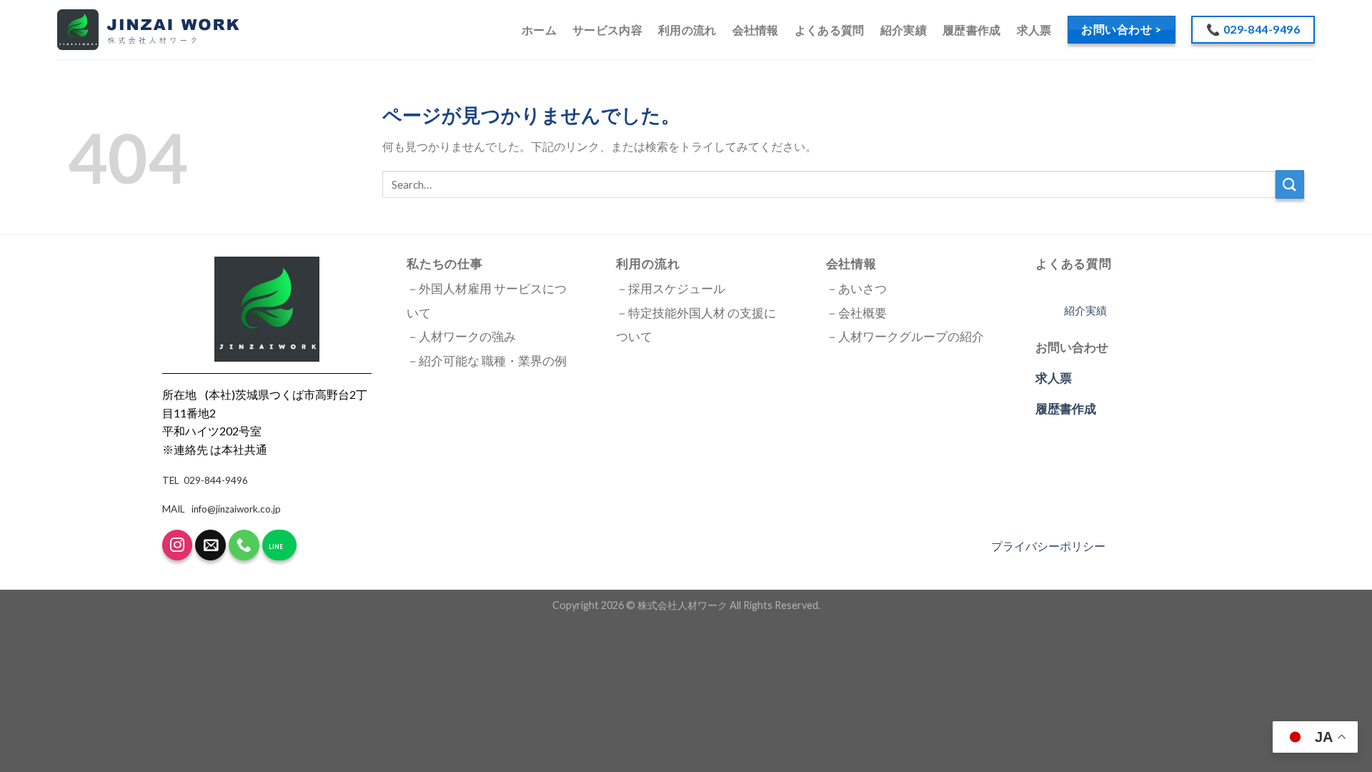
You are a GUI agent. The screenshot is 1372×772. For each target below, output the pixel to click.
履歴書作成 (972, 29)
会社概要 (862, 313)
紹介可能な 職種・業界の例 (493, 361)
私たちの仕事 (445, 263)
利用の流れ (687, 29)
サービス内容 (607, 29)
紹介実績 (903, 29)
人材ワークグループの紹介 (911, 337)
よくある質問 (830, 29)
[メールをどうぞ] (210, 545)
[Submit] (1290, 184)
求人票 (1034, 29)
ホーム (539, 29)
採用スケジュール (676, 289)
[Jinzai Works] (148, 30)
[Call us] (244, 545)
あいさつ (862, 289)
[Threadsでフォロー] (177, 545)
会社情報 (755, 29)
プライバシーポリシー (1048, 546)
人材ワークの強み (467, 337)
